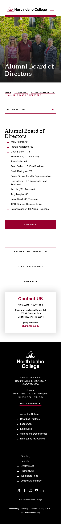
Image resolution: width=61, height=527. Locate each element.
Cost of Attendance (31, 481)
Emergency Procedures (32, 439)
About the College (29, 414)
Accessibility (14, 509)
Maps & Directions (30, 403)
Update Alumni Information (30, 252)
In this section (16, 110)
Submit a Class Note (30, 267)
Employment (27, 466)
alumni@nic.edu (30, 326)
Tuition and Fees (29, 476)
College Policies (45, 509)
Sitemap (24, 509)
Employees (26, 429)
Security (25, 461)
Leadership (26, 424)
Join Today (30, 224)
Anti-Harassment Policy (30, 513)
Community (21, 93)
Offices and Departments (33, 434)
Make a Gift (30, 281)
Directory (25, 456)
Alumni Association (43, 93)
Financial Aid (27, 471)
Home (8, 93)
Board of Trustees (30, 419)
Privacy (34, 509)
